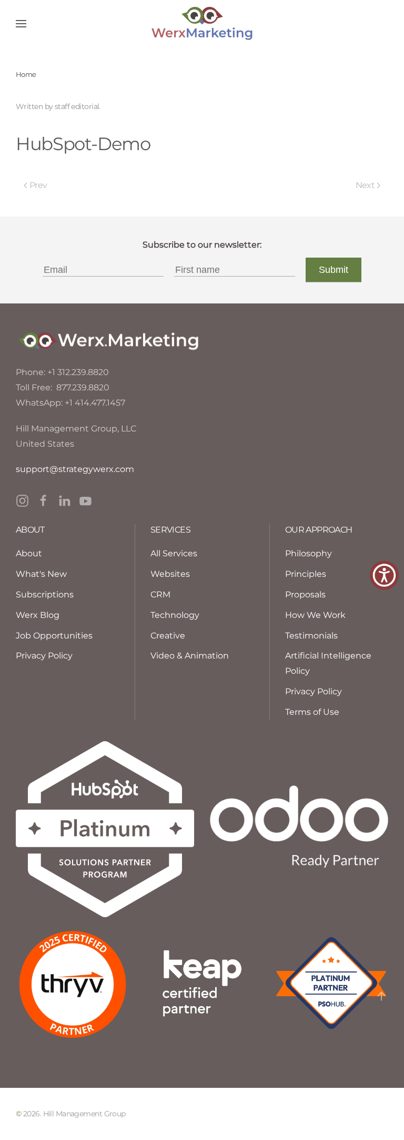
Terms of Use (312, 712)
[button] (21, 23)
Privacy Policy (313, 691)
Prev (38, 185)
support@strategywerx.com (75, 469)
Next (365, 185)
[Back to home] (202, 23)
